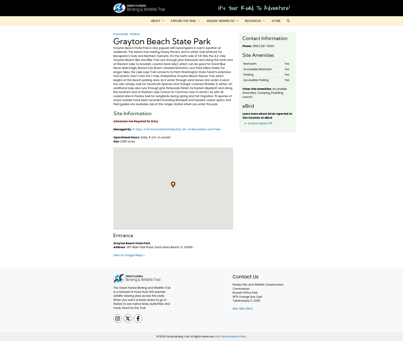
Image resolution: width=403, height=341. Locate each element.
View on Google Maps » (129, 255)
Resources (253, 21)
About (155, 21)
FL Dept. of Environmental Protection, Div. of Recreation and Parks (177, 129)
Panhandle (120, 34)
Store (276, 21)
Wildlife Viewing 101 (220, 21)
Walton (135, 34)
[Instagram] (117, 318)
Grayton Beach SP (260, 123)
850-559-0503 (243, 309)
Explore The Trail (183, 21)
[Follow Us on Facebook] (138, 318)
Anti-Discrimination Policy (231, 336)
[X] (128, 318)
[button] (288, 21)
